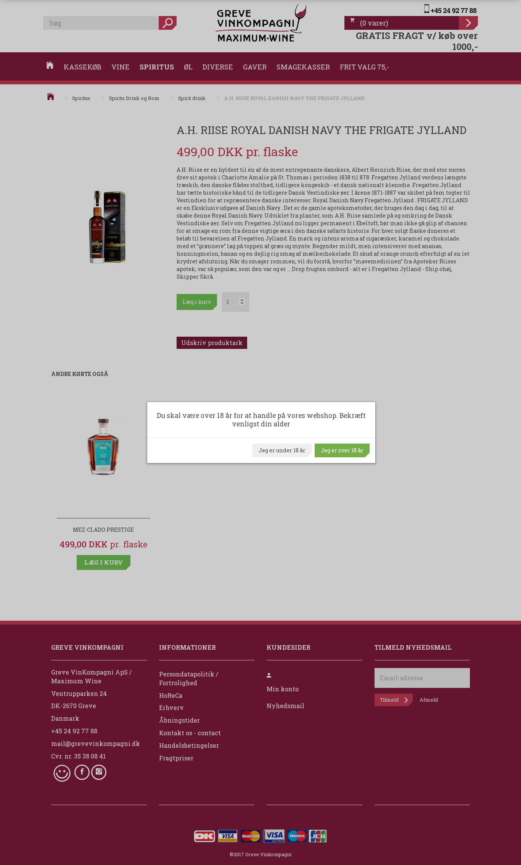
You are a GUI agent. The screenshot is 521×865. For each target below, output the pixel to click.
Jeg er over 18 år (342, 450)
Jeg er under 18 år (282, 450)
